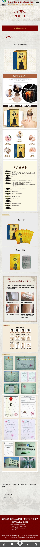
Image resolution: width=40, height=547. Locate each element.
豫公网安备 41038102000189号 (27, 537)
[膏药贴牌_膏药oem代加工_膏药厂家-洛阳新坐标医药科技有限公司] (17, 3)
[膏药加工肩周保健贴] (20, 50)
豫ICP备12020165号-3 (11, 537)
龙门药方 (9, 497)
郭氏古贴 (9, 494)
